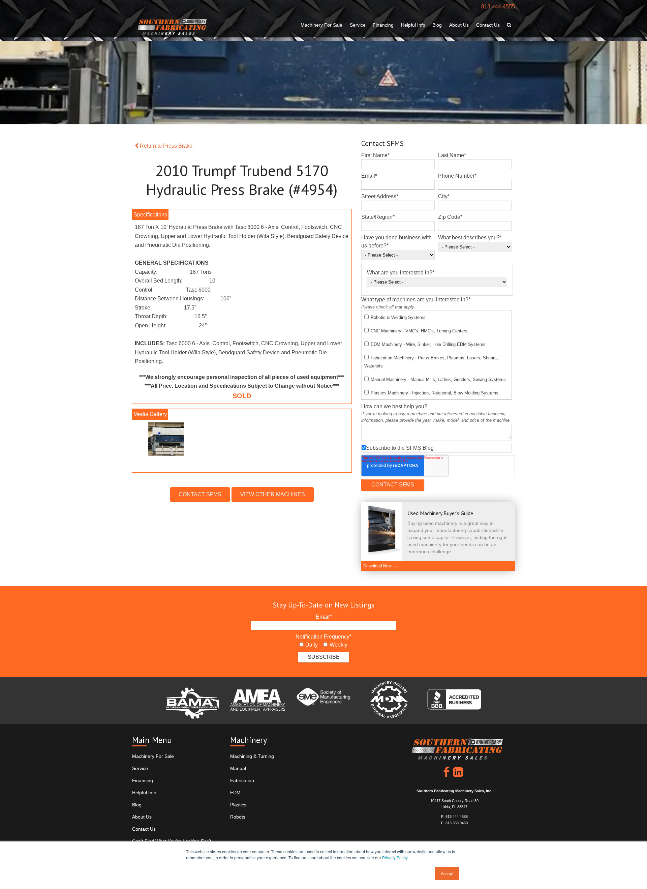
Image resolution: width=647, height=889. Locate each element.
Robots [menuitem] (237, 817)
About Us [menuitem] (459, 25)
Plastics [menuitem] (238, 804)
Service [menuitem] (358, 25)
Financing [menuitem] (383, 25)
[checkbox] (436, 354)
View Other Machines (272, 494)
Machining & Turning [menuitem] (252, 756)
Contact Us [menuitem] (488, 25)
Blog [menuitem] (437, 25)
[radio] (308, 645)
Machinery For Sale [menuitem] (321, 25)
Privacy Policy (394, 857)
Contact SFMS (200, 494)
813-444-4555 (498, 6)
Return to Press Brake (165, 146)
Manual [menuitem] (238, 768)
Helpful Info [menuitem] (413, 25)
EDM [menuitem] (235, 792)
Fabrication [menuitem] (242, 780)
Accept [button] (447, 873)
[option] (242, 441)
